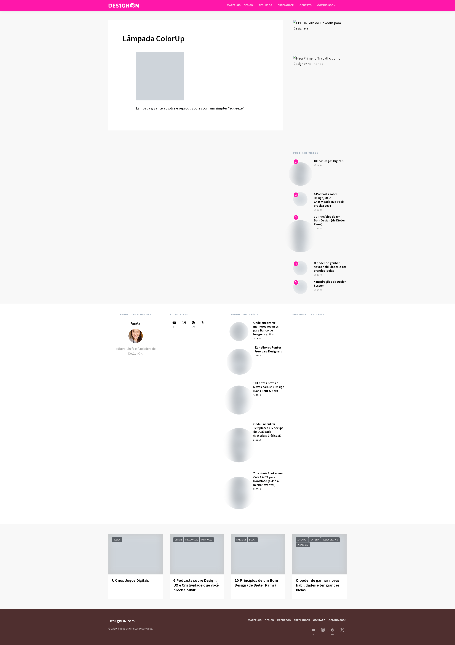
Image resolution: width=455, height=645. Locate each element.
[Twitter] (203, 324)
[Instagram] (183, 324)
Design (248, 5)
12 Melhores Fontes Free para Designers (268, 349)
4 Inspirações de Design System (330, 284)
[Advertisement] (320, 116)
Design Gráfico (330, 539)
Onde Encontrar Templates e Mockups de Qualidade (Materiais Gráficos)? (268, 430)
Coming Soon (326, 5)
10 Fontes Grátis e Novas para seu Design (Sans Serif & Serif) (268, 387)
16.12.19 (257, 395)
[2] (300, 199)
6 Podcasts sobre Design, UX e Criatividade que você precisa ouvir (329, 200)
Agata (136, 323)
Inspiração (206, 539)
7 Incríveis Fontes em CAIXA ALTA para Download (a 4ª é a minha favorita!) (268, 479)
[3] (300, 236)
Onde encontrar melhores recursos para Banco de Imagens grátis (266, 328)
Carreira (315, 539)
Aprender (241, 539)
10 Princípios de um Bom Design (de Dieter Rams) (329, 220)
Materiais (234, 5)
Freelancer (286, 5)
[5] (300, 286)
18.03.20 (258, 355)
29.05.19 (257, 489)
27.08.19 (257, 439)
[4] (300, 268)
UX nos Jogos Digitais (329, 161)
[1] (300, 173)
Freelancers (191, 539)
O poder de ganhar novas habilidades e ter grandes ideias (330, 267)
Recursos (265, 5)
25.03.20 (257, 338)
